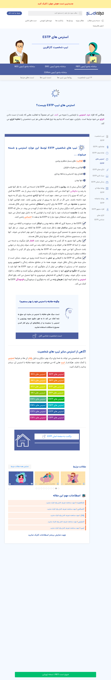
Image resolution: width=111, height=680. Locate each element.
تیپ (63, 362)
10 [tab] (36, 488)
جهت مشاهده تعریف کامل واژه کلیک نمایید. (60, 503)
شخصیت (80, 502)
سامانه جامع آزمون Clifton (55, 72)
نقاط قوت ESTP (98, 147)
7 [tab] (44, 488)
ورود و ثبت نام (14, 13)
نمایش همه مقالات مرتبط (20, 466)
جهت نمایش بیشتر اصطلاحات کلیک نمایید (47, 535)
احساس (28, 217)
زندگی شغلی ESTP (97, 182)
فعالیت (79, 161)
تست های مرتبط (27, 77)
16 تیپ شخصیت (85, 77)
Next (88, 478)
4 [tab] (51, 488)
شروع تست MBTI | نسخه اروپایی (55, 674)
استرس (11, 358)
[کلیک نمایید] (34, 336)
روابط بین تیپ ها (64, 77)
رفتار (30, 358)
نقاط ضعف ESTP (98, 153)
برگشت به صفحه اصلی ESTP (59, 436)
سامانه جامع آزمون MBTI (86, 66)
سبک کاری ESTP (98, 176)
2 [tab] (56, 488)
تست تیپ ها (45, 77)
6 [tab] (46, 488)
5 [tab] (49, 488)
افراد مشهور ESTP (98, 209)
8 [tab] (41, 488)
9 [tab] (39, 488)
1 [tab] (58, 488)
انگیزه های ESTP (98, 169)
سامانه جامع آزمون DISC (55, 66)
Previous (6, 478)
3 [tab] (53, 488)
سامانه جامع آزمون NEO (24, 66)
